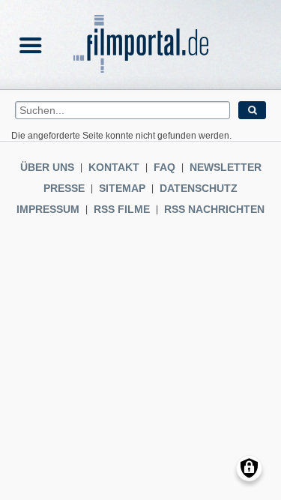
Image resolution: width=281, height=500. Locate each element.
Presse (64, 188)
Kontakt (113, 167)
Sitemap (122, 188)
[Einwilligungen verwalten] (249, 468)
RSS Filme (122, 209)
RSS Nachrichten (214, 209)
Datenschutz (199, 188)
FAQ (164, 167)
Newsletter (226, 167)
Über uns (47, 167)
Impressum (47, 209)
